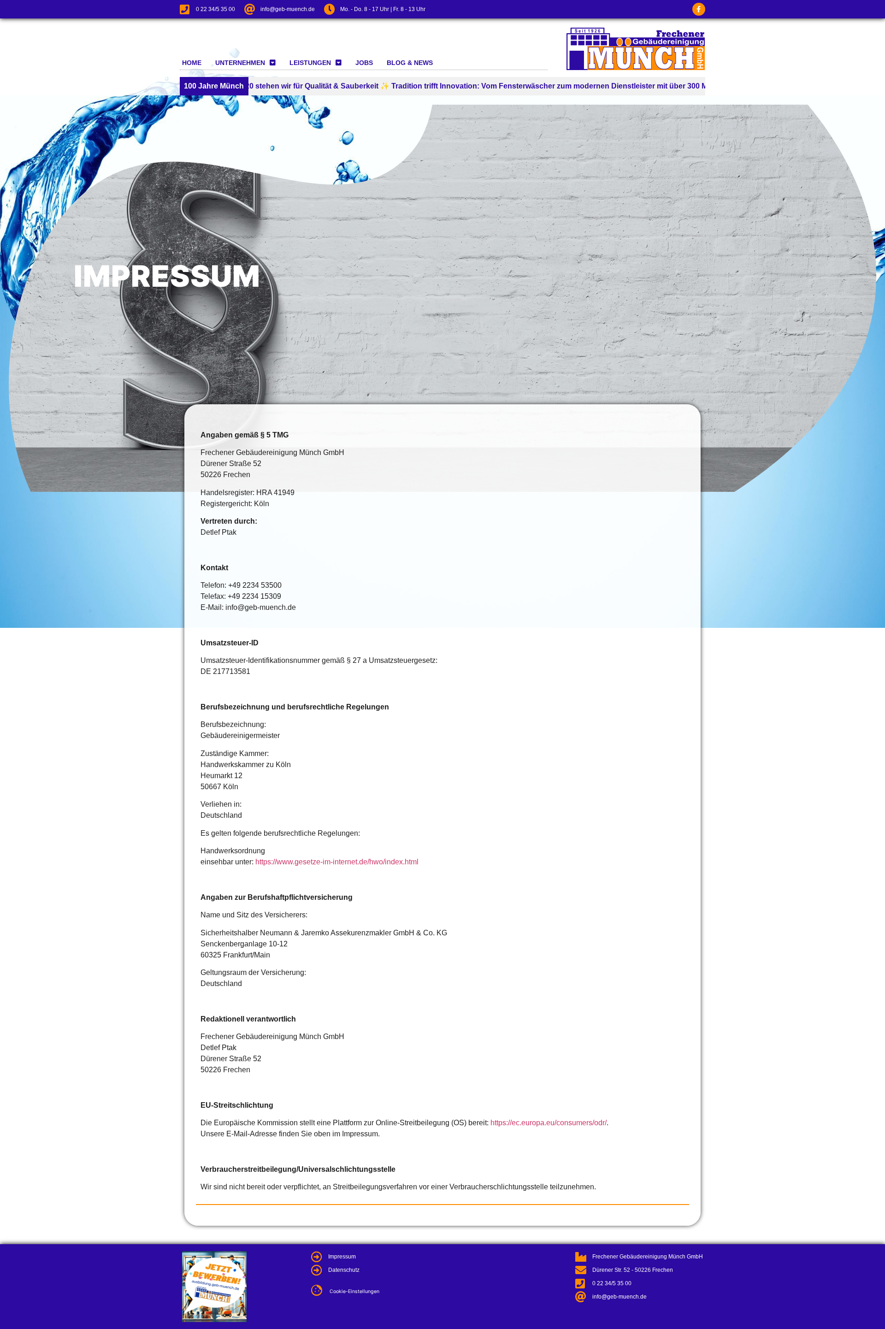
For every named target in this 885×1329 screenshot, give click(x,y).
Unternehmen (240, 62)
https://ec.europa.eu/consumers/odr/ (548, 1123)
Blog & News (410, 62)
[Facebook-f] (698, 9)
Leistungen (310, 62)
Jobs (364, 62)
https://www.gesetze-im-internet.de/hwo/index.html (337, 862)
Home (191, 62)
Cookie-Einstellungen (354, 1291)
